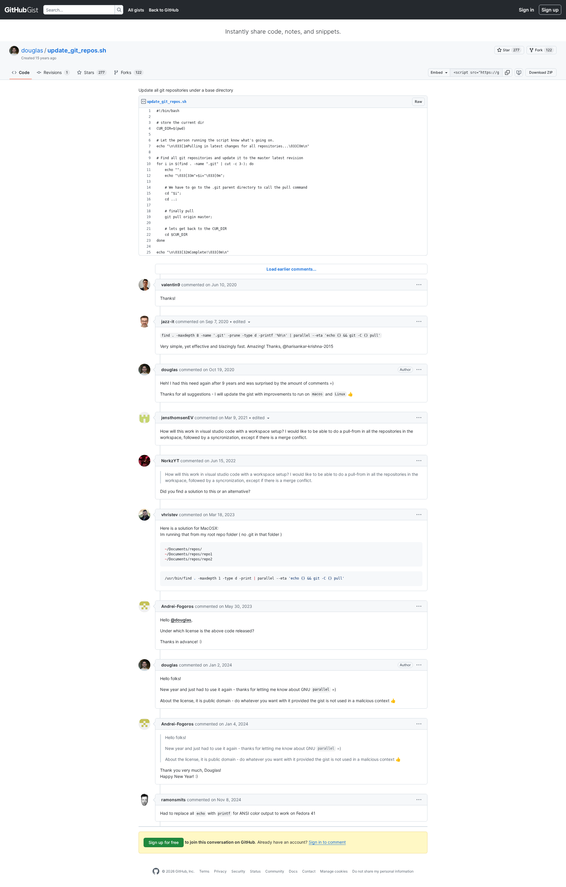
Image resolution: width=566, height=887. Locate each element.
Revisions (56, 72)
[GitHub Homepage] (155, 871)
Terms (204, 871)
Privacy (220, 871)
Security (238, 871)
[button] (507, 72)
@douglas (181, 619)
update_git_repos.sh (76, 50)
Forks (131, 72)
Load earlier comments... (291, 268)
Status (255, 871)
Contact (308, 871)
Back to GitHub (164, 9)
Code (24, 72)
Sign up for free (164, 842)
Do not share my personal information (383, 871)
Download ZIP (541, 72)
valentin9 (170, 284)
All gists (136, 9)
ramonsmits (173, 799)
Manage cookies (334, 871)
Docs (293, 871)
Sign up (550, 10)
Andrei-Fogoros (177, 606)
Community (274, 871)
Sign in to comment (327, 842)
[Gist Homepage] (22, 9)
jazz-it (167, 321)
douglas (32, 50)
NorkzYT (170, 460)
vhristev (169, 514)
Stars (94, 72)
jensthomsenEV (177, 417)
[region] (283, 182)
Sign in (526, 10)
